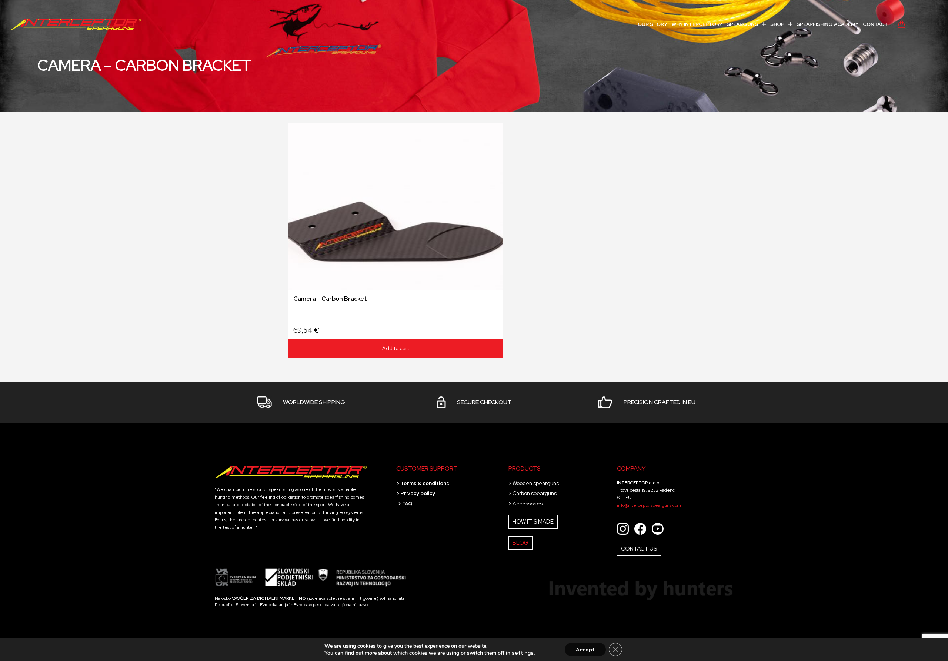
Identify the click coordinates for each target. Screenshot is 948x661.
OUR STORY (652, 24)
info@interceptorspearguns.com (649, 505)
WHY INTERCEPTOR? (697, 24)
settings (523, 653)
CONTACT (875, 24)
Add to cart (395, 348)
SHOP (777, 24)
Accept (585, 649)
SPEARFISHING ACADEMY (827, 24)
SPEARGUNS (742, 24)
